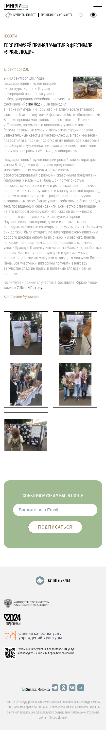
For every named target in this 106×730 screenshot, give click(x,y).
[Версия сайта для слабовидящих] (93, 15)
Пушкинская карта (57, 15)
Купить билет (24, 15)
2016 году (35, 287)
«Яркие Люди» (33, 104)
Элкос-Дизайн (58, 717)
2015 (20, 287)
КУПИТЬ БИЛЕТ (59, 580)
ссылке (69, 653)
